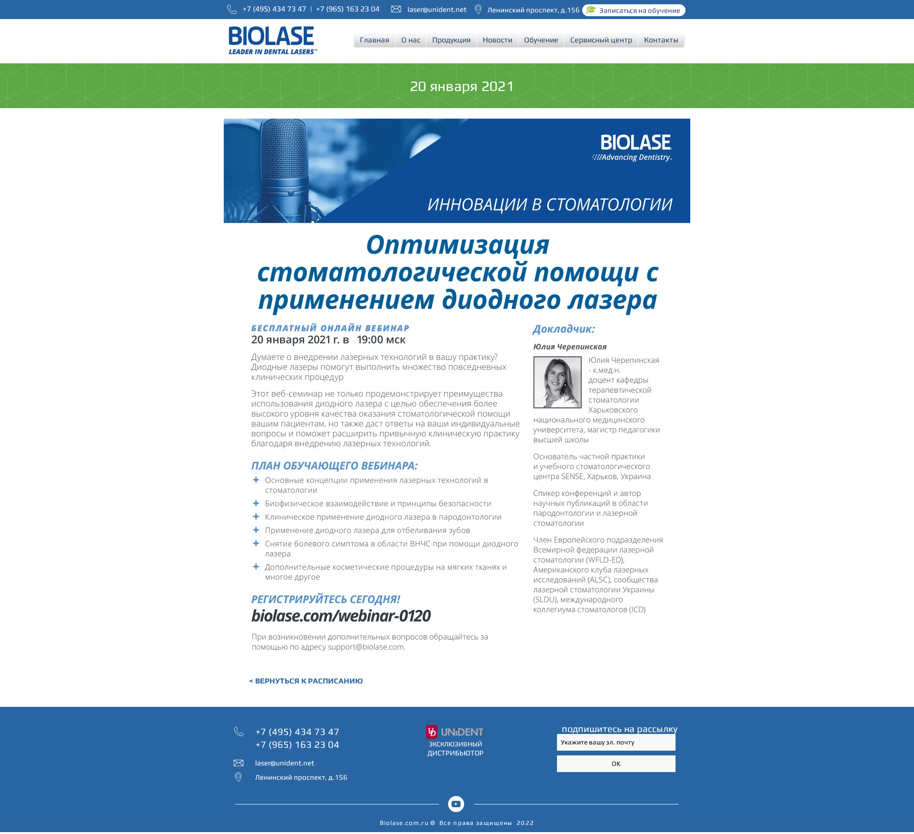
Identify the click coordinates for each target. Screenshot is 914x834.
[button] (411, 39)
